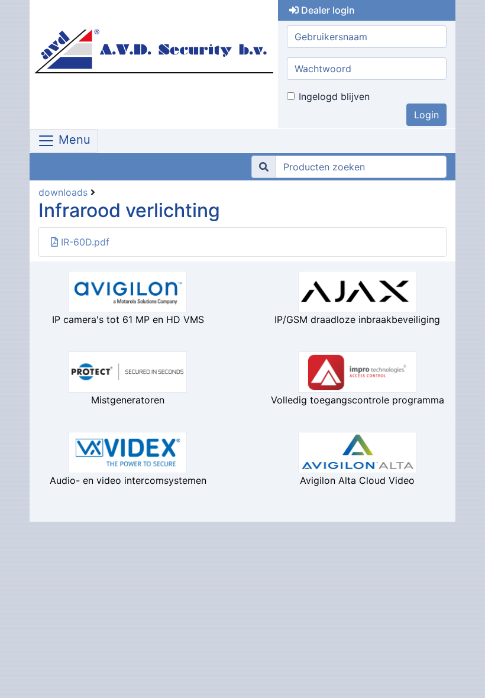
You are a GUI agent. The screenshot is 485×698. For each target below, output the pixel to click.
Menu (72, 140)
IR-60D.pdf (83, 242)
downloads (63, 192)
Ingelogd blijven (334, 96)
